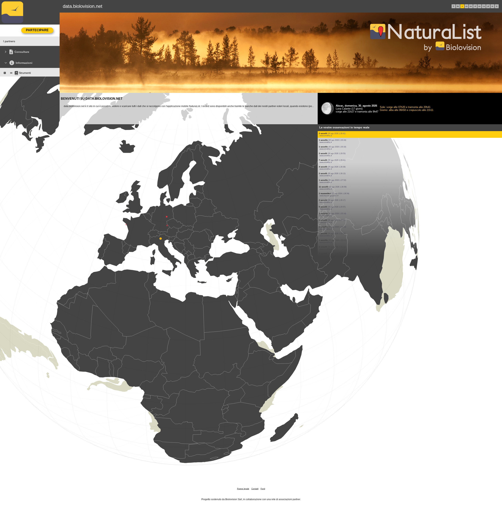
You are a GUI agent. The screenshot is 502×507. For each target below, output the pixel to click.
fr (453, 6)
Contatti (254, 489)
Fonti (263, 489)
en (466, 6)
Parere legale (243, 489)
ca (484, 6)
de (458, 6)
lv (496, 6)
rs (492, 6)
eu (479, 6)
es (471, 6)
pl (488, 6)
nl (475, 6)
